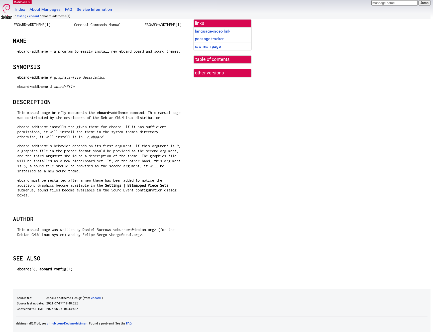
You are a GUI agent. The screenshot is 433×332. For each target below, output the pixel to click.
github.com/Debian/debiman (67, 323)
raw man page (208, 46)
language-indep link (212, 31)
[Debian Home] (6, 10)
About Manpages (45, 9)
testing (21, 16)
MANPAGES (22, 2)
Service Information (94, 9)
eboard (34, 16)
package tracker (209, 38)
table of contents (212, 59)
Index (20, 9)
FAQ (68, 9)
